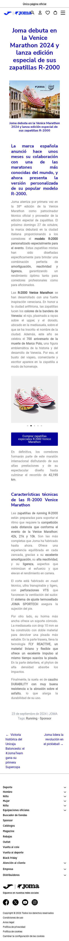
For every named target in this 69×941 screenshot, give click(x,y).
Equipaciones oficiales (16, 810)
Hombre (7, 792)
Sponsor (45, 718)
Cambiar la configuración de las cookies (23, 936)
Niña (5, 805)
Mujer (6, 801)
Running (31, 718)
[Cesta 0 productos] (55, 13)
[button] (15, 399)
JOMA (53, 714)
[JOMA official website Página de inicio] (14, 13)
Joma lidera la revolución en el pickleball (53, 739)
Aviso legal (8, 922)
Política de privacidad (14, 927)
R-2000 (53, 239)
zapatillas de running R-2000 (37, 513)
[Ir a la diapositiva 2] (31, 425)
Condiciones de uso (13, 917)
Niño (6, 796)
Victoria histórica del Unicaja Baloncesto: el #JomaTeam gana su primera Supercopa (15, 751)
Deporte (7, 787)
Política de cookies (12, 931)
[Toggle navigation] (63, 13)
